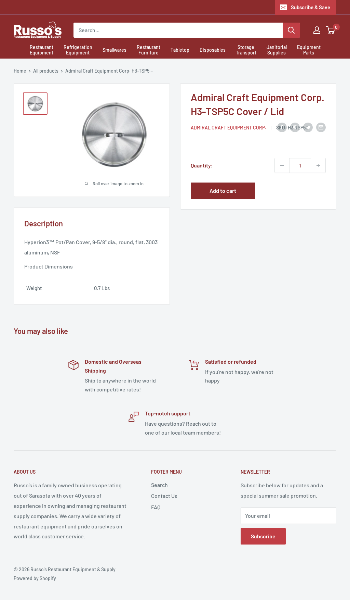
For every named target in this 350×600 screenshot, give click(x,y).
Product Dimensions (48, 266)
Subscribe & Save (310, 7)
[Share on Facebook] (282, 127)
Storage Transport (246, 50)
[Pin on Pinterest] (295, 127)
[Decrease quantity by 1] (282, 165)
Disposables (213, 50)
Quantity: (202, 165)
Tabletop (180, 50)
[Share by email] (321, 127)
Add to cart (223, 190)
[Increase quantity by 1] (318, 165)
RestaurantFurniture (148, 50)
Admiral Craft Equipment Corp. (228, 127)
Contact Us (164, 495)
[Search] (291, 30)
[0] (330, 30)
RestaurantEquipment (41, 50)
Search (159, 485)
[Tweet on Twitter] (308, 127)
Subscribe (263, 536)
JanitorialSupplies (277, 50)
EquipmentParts (309, 50)
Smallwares (114, 50)
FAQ (155, 507)
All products (45, 71)
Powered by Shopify (35, 578)
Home (20, 71)
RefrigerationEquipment (78, 50)
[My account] (316, 30)
